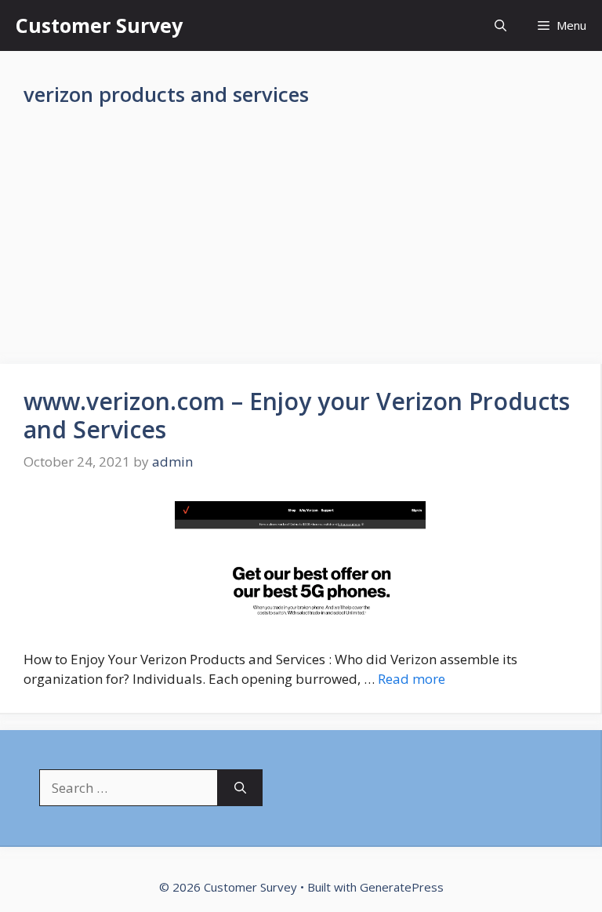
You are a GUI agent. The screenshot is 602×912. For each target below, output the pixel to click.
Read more (411, 679)
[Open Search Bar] (500, 25)
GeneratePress (402, 887)
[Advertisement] (301, 248)
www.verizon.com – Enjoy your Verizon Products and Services (297, 415)
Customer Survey (99, 25)
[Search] (240, 788)
